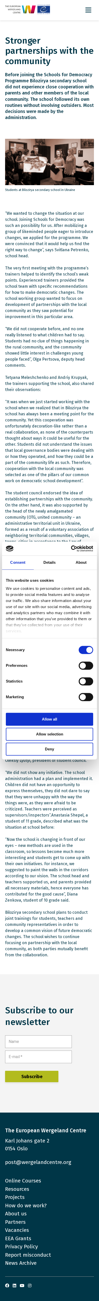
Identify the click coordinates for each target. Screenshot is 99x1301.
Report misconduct (28, 1255)
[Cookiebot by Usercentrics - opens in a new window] (71, 548)
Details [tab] (49, 562)
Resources (17, 1189)
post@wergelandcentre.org (38, 1162)
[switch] (86, 666)
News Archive (21, 1263)
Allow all (49, 719)
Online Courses (23, 1180)
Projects (15, 1197)
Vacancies (17, 1230)
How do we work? (26, 1205)
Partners (15, 1222)
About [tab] (81, 562)
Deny (49, 749)
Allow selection (49, 734)
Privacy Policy (21, 1246)
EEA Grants (18, 1238)
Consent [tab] (17, 562)
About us (16, 1213)
